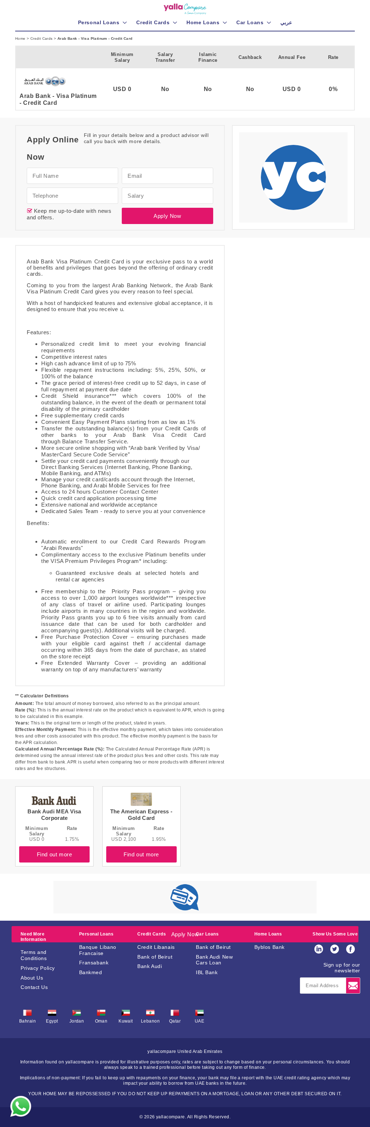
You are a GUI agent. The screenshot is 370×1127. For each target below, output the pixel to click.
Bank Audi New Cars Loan (214, 960)
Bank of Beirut (154, 957)
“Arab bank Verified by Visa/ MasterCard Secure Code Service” (120, 451)
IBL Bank (207, 972)
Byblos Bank (269, 947)
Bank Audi (149, 966)
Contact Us (34, 987)
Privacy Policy (38, 968)
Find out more (54, 854)
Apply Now (167, 216)
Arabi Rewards (62, 548)
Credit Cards (42, 38)
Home (21, 38)
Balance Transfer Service (94, 441)
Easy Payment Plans (99, 422)
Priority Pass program (141, 591)
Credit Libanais (156, 947)
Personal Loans (96, 934)
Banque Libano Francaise (97, 950)
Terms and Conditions (34, 955)
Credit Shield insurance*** (79, 396)
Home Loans (268, 934)
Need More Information (33, 937)
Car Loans (207, 934)
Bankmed (90, 972)
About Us (32, 978)
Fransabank (94, 962)
